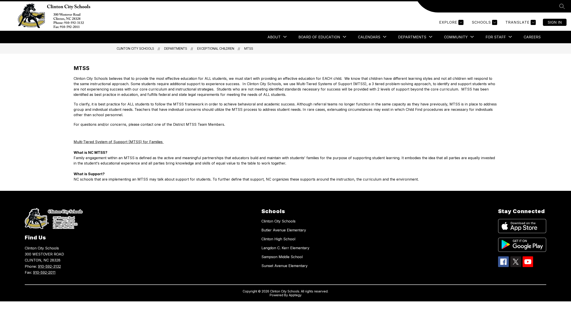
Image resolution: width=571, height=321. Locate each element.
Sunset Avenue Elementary (284, 265)
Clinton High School (278, 239)
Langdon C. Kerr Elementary (285, 248)
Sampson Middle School (282, 257)
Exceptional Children (215, 48)
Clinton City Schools (135, 48)
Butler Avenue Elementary (283, 230)
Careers (532, 37)
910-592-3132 (49, 266)
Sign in (555, 22)
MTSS (248, 48)
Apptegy (295, 295)
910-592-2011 (44, 272)
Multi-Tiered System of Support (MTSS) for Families (119, 142)
